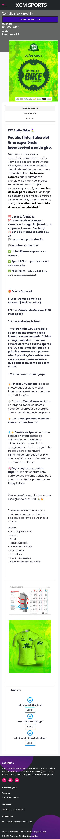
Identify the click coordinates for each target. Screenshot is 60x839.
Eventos (6, 793)
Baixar (30, 709)
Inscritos (30, 118)
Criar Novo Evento (10, 797)
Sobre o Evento (30, 108)
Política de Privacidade (13, 809)
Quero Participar (30, 19)
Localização (30, 113)
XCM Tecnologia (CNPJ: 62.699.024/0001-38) (24, 831)
